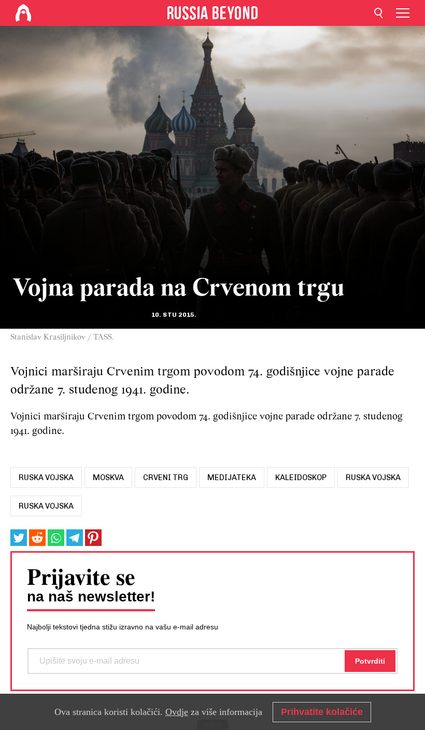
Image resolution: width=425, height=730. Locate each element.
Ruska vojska (373, 477)
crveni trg (165, 477)
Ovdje (176, 712)
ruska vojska (46, 477)
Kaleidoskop (301, 477)
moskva (108, 477)
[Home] (23, 13)
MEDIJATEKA (231, 477)
